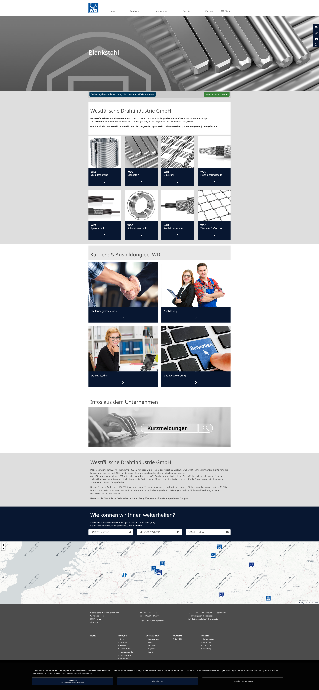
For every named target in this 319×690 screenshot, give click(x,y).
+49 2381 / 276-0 (99, 532)
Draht (122, 639)
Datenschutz (221, 612)
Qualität (177, 636)
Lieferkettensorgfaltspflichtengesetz (203, 619)
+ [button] (3, 544)
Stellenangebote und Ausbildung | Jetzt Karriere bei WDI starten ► (122, 94)
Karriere (205, 636)
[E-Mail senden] (316, 39)
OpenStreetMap (307, 603)
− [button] (3, 548)
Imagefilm (151, 649)
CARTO (316, 603)
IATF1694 (178, 639)
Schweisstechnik (137, 227)
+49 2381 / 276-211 (149, 532)
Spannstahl (97, 227)
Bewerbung (207, 649)
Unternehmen (152, 636)
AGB (189, 612)
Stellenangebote (208, 639)
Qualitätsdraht (99, 173)
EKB (197, 612)
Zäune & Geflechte (211, 227)
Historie (150, 642)
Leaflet (298, 603)
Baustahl (169, 173)
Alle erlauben (157, 681)
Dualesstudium (208, 645)
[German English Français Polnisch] (316, 27)
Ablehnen (72, 681)
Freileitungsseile (173, 227)
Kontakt (150, 652)
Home (93, 636)
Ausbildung (207, 642)
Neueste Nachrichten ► (216, 94)
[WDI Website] (93, 8)
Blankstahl (133, 173)
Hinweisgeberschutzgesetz (201, 616)
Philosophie (152, 645)
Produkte (122, 636)
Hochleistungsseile (211, 173)
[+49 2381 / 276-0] (316, 33)
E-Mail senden (196, 532)
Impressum (207, 612)
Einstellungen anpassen (243, 681)
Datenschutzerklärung (83, 673)
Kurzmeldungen (153, 639)
